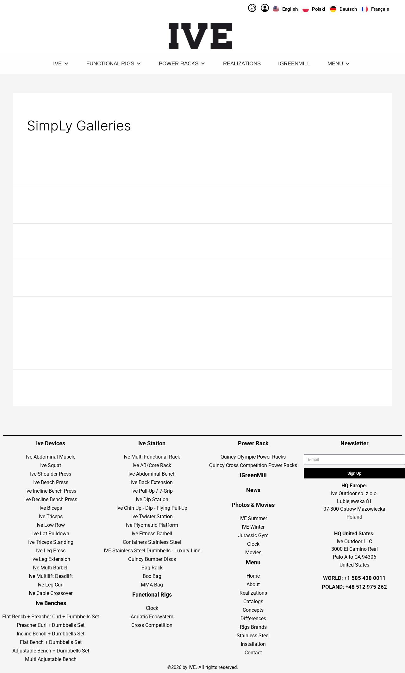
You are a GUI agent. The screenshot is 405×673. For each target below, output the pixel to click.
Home (253, 576)
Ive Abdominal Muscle (50, 457)
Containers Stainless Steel (152, 542)
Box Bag (152, 576)
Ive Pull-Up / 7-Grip (152, 491)
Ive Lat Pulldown (50, 534)
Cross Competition (151, 625)
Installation (253, 644)
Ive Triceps (51, 517)
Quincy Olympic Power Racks (253, 457)
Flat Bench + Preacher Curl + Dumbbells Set (50, 617)
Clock (152, 608)
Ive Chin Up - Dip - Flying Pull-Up (151, 508)
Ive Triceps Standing (50, 542)
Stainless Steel (253, 636)
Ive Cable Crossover (50, 593)
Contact (253, 653)
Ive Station (151, 443)
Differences (253, 619)
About (253, 584)
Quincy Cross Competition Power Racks (253, 465)
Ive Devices (50, 443)
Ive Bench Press (50, 482)
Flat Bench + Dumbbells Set (51, 642)
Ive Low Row (51, 525)
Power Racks (178, 64)
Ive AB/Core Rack (152, 465)
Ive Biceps (51, 508)
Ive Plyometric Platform (152, 525)
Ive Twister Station (152, 517)
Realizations (242, 64)
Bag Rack (152, 568)
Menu (335, 64)
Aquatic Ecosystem (152, 617)
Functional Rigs (110, 64)
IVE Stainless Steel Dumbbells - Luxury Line (152, 551)
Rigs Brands (253, 627)
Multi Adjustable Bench (51, 659)
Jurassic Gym (253, 535)
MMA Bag (152, 585)
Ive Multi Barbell (51, 568)
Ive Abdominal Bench (152, 474)
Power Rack (253, 443)
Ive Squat (50, 465)
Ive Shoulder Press (50, 474)
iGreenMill (294, 64)
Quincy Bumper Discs (152, 559)
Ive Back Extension (152, 482)
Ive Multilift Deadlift (51, 576)
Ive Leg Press (50, 551)
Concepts (253, 610)
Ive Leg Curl (51, 585)
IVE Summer (253, 518)
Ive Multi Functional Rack (152, 457)
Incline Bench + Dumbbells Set (50, 634)
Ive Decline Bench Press (50, 499)
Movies (253, 553)
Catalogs (253, 601)
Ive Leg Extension (50, 559)
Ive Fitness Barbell (152, 534)
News (253, 490)
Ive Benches (50, 603)
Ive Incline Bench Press (50, 491)
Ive (57, 64)
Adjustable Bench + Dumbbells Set (50, 651)
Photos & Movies (253, 505)
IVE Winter (253, 527)
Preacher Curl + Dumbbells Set (50, 625)
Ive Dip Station (152, 499)
